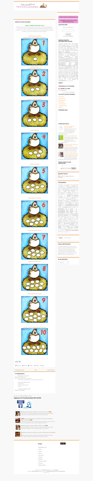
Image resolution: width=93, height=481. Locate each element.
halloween (76, 50)
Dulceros (60, 49)
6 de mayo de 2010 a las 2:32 (24, 382)
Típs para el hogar (42, 461)
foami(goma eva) (69, 50)
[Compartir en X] (18, 361)
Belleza (40, 453)
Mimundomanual (62, 100)
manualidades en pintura (71, 56)
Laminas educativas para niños (22, 22)
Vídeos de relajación (69, 80)
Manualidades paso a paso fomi (70, 68)
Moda (66, 69)
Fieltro (72, 49)
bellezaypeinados (62, 98)
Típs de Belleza (71, 76)
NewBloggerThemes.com (52, 471)
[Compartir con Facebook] (20, 361)
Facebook (18, 365)
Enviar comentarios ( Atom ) (26, 396)
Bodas (60, 45)
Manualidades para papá (63, 214)
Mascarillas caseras (61, 69)
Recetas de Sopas (69, 75)
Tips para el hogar (73, 227)
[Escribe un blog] (17, 361)
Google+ (31, 365)
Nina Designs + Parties (23, 375)
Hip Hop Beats (62, 471)
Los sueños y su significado (70, 197)
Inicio (36, 370)
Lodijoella (60, 107)
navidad (73, 71)
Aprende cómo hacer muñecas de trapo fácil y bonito (71, 145)
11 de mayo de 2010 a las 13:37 (24, 389)
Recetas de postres (69, 223)
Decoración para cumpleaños (65, 47)
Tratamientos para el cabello (65, 79)
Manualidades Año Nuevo (73, 53)
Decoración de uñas (74, 46)
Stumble (37, 365)
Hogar (40, 449)
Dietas (74, 47)
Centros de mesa (70, 45)
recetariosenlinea (62, 103)
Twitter (25, 365)
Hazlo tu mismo (64, 52)
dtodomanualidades (62, 105)
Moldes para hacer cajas (69, 218)
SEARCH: (61, 237)
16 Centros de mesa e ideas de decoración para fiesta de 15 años (71, 153)
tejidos (64, 76)
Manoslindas (61, 96)
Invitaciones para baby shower (70, 135)
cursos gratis (61, 46)
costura (76, 45)
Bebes (77, 43)
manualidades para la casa (69, 207)
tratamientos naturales (73, 77)
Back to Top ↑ (46, 472)
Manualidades (61, 102)
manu (64, 53)
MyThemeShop (35, 471)
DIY (77, 47)
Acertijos (66, 43)
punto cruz (71, 72)
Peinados (76, 71)
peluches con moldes (63, 72)
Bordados (64, 45)
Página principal (42, 465)
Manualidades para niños (65, 65)
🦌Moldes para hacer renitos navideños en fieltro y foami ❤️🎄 (34, 425)
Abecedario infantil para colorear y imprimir (69, 126)
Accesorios (61, 43)
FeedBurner (71, 36)
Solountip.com (46, 470)
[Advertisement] (25, 15)
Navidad (40, 459)
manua (66, 53)
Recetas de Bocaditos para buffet (66, 73)
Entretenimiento (66, 49)
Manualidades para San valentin (68, 67)
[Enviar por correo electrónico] (15, 361)
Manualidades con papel (64, 55)
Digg (43, 365)
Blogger (72, 92)
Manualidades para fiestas (65, 60)
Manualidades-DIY (43, 447)
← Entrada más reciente (19, 370)
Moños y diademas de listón (66, 71)
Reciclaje (76, 75)
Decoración (67, 46)
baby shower (72, 43)
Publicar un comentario (20, 390)
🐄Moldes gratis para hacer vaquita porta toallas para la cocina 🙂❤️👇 (36, 411)
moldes (69, 69)
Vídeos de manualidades (72, 230)
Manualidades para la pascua (71, 61)
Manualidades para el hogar (70, 59)
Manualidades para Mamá (68, 63)
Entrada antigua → (51, 370)
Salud (60, 76)
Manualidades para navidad (68, 64)
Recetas (76, 72)
